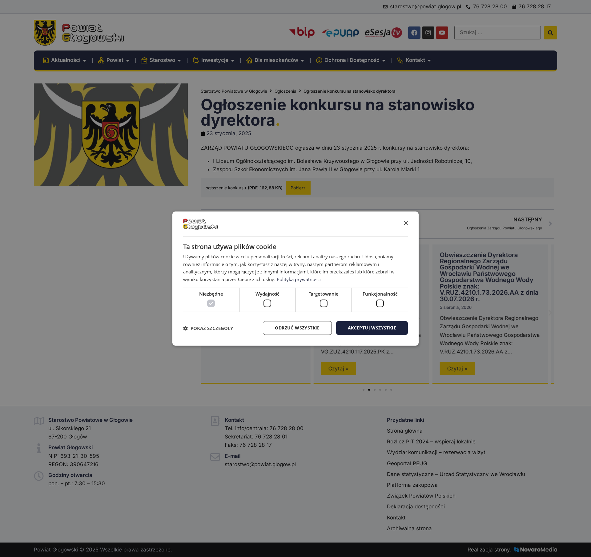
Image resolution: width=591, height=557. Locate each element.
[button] (208, 328)
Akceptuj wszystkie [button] (372, 328)
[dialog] (295, 278)
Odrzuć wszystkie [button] (297, 328)
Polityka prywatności (299, 279)
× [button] (405, 223)
